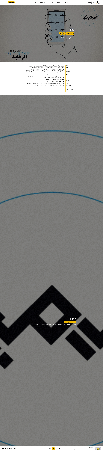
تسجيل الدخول (11, 2)
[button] (59, 448)
